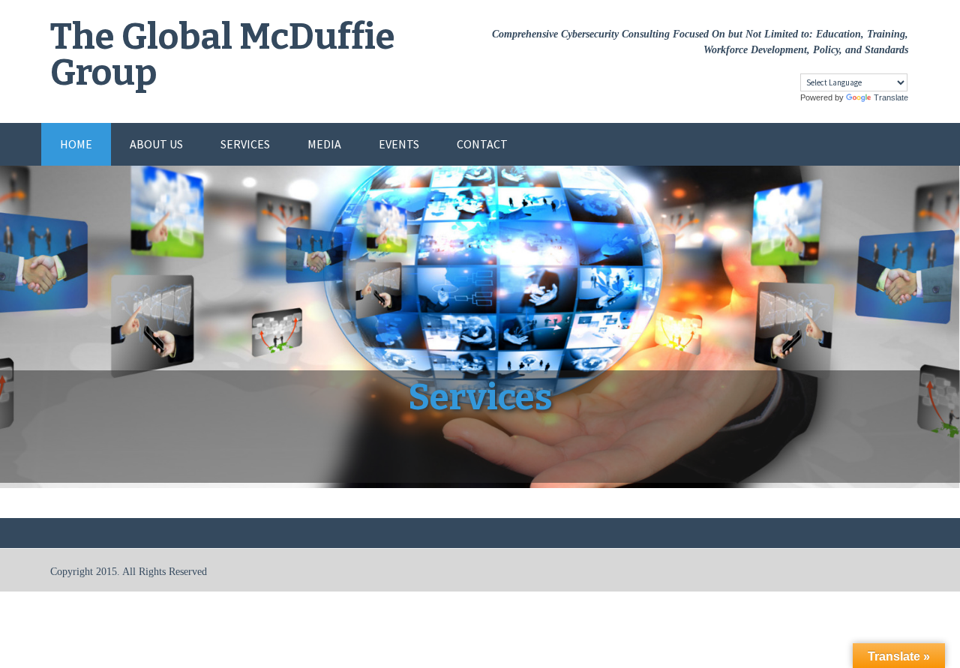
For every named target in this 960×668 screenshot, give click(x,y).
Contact (482, 143)
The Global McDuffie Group (222, 54)
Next (930, 342)
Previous (30, 342)
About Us (156, 143)
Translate (891, 97)
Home (76, 143)
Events (399, 143)
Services (245, 143)
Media (324, 143)
